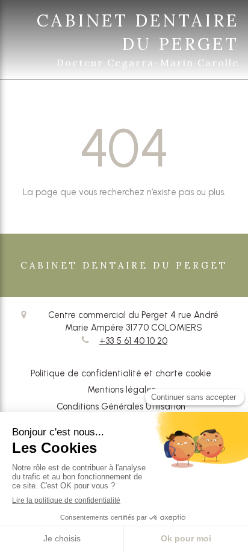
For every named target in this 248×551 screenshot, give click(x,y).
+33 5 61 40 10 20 (133, 340)
